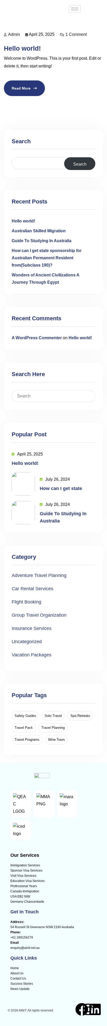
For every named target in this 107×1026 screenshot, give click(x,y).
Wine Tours (56, 740)
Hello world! (22, 48)
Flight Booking (26, 601)
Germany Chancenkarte (27, 901)
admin (14, 34)
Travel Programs (27, 740)
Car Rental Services (32, 588)
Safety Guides (25, 716)
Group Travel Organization (39, 615)
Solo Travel (53, 716)
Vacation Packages (31, 654)
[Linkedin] (95, 1009)
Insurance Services (31, 628)
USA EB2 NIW (20, 896)
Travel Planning (53, 728)
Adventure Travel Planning (39, 575)
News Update (20, 989)
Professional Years (23, 886)
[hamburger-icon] (75, 9)
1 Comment (76, 34)
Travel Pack (24, 728)
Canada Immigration (24, 891)
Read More (21, 88)
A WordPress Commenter (37, 338)
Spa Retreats (80, 716)
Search (21, 141)
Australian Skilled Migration (39, 231)
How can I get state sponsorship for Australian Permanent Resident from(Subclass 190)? (47, 257)
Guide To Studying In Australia (41, 241)
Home (14, 968)
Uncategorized (27, 641)
